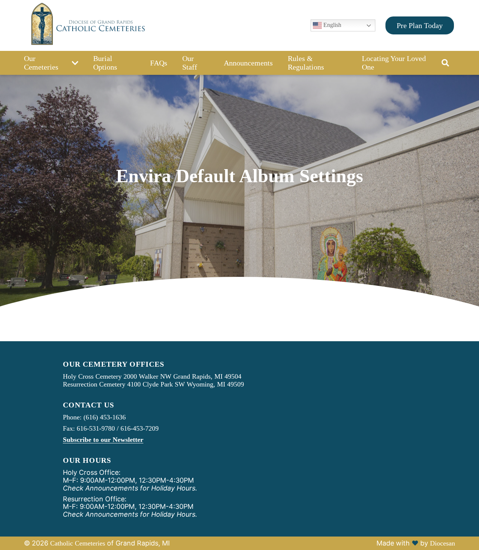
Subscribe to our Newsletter (103, 439)
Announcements (248, 63)
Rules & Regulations (306, 62)
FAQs (158, 63)
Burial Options (105, 62)
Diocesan (442, 543)
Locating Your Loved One (394, 62)
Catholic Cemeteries (77, 543)
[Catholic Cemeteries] (87, 25)
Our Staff (189, 62)
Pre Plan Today (420, 25)
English (331, 25)
